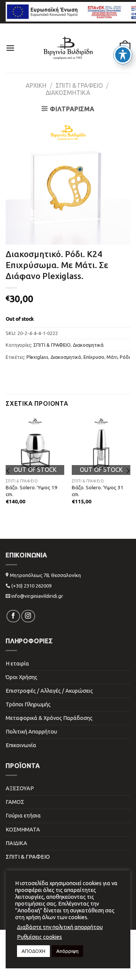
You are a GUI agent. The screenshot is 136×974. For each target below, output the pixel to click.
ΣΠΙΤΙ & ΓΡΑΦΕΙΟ (79, 85)
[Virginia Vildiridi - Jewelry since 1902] (68, 48)
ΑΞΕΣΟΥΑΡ (20, 788)
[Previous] (8, 471)
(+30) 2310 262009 (31, 585)
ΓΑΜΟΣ (15, 802)
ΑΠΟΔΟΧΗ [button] (33, 951)
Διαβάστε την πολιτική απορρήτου (60, 927)
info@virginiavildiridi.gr (37, 596)
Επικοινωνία (21, 745)
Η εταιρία (17, 664)
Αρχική (36, 85)
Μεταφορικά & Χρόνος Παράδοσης (49, 718)
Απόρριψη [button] (67, 951)
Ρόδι (125, 357)
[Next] (127, 471)
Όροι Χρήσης (21, 677)
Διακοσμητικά (68, 92)
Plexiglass (37, 357)
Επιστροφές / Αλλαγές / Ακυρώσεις (49, 691)
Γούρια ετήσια (23, 816)
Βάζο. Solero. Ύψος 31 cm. (98, 490)
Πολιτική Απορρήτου (31, 732)
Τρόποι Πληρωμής (28, 704)
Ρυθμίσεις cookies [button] (39, 937)
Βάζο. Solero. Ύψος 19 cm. (31, 490)
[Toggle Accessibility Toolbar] (123, 55)
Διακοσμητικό (66, 357)
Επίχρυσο (93, 357)
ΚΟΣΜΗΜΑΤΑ (23, 830)
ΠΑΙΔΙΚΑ (16, 843)
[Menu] (10, 48)
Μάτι (112, 357)
